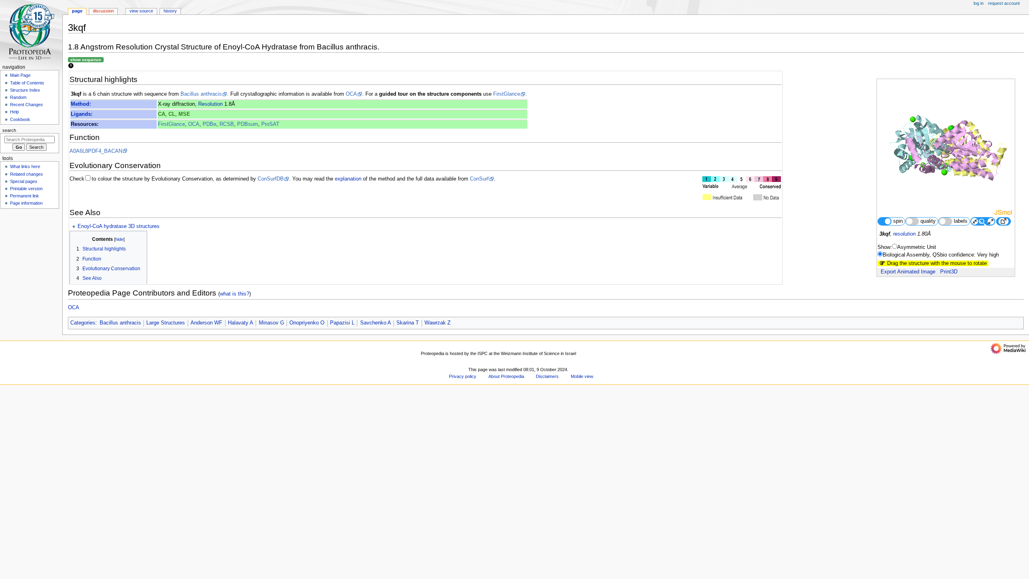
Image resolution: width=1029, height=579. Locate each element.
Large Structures (165, 323)
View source (141, 10)
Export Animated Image (908, 272)
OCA (351, 94)
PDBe (209, 124)
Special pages (23, 181)
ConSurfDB (271, 179)
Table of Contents (27, 82)
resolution (904, 234)
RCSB (226, 124)
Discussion (103, 10)
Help (14, 111)
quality (928, 221)
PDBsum (247, 124)
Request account (1004, 3)
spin (898, 221)
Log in (979, 3)
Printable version (26, 188)
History (170, 10)
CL (171, 114)
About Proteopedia (506, 376)
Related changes (26, 174)
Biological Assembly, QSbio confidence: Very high (941, 255)
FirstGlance (506, 94)
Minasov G (271, 323)
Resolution (210, 104)
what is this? (234, 294)
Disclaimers (547, 376)
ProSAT (270, 124)
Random (18, 97)
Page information (26, 203)
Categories (82, 323)
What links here (25, 166)
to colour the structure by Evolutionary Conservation (152, 179)
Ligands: (81, 114)
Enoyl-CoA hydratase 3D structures (119, 226)
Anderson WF (206, 323)
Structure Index (25, 90)
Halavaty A (240, 323)
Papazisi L (342, 323)
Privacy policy (462, 376)
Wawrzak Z (437, 323)
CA (161, 114)
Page (77, 10)
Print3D (948, 272)
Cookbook (20, 119)
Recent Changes (26, 104)
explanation (348, 179)
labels (961, 221)
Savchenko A (375, 323)
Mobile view (582, 376)
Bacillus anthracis (201, 94)
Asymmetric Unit (916, 247)
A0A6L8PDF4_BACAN (96, 151)
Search (9, 130)
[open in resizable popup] (1003, 221)
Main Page (20, 75)
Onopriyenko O (306, 323)
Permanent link (24, 195)
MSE (184, 114)
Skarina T (407, 323)
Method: (81, 104)
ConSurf (479, 179)
